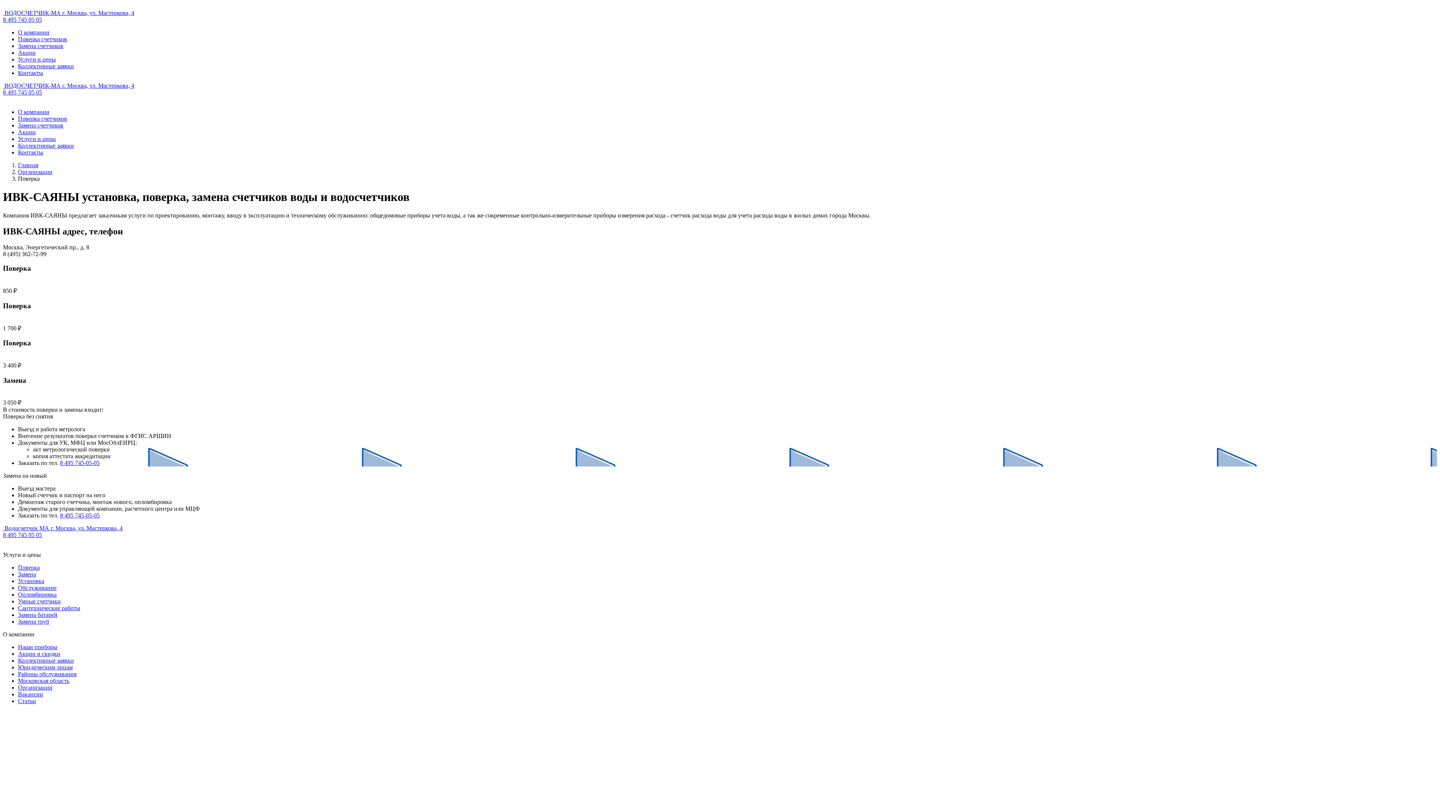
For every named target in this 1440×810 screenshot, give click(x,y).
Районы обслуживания (47, 674)
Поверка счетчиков (42, 39)
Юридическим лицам (45, 667)
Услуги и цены (37, 59)
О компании (34, 32)
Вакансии (30, 694)
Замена (27, 574)
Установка (31, 581)
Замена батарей (37, 615)
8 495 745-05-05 (80, 463)
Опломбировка (37, 594)
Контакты (30, 73)
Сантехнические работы (49, 608)
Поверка (29, 567)
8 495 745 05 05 (22, 19)
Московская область (43, 681)
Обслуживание (37, 588)
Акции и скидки (39, 654)
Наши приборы (37, 647)
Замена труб (33, 621)
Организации (35, 172)
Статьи (27, 701)
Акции (27, 53)
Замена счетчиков (40, 46)
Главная (28, 165)
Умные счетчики (39, 601)
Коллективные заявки (46, 66)
